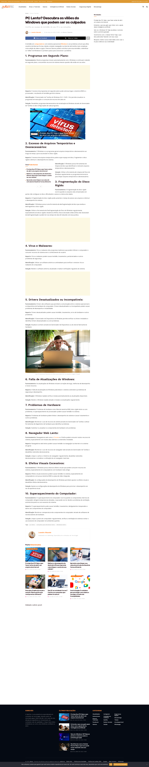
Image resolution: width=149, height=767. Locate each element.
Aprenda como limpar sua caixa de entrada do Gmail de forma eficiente (80, 565)
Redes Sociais (71, 6)
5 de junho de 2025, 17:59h (78, 569)
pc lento (32, 524)
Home (26, 13)
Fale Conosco (42, 1)
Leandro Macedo (36, 32)
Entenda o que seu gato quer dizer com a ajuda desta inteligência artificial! (80, 726)
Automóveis (96, 716)
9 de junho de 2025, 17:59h (56, 571)
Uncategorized (118, 722)
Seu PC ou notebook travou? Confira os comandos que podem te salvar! (57, 592)
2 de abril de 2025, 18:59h (78, 598)
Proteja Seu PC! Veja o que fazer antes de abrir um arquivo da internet (34, 565)
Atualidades (22, 6)
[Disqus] (57, 630)
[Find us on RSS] (143, 7)
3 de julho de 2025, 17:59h (33, 569)
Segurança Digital (85, 6)
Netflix (106, 720)
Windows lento (61, 524)
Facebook (95, 722)
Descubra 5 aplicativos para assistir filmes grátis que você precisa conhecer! (34, 592)
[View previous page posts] (37, 186)
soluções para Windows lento (46, 524)
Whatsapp (49, 1)
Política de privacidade (14, 1)
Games (45, 6)
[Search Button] (147, 7)
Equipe (36, 1)
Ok (111, 764)
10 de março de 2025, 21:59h (52, 32)
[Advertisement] (57, 77)
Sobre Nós (4, 1)
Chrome (56, 437)
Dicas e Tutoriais (34, 6)
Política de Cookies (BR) (27, 1)
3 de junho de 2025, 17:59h (33, 596)
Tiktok (116, 720)
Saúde (105, 724)
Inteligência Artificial (57, 6)
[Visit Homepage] (7, 7)
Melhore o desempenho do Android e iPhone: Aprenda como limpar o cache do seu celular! (39, 175)
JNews (31, 761)
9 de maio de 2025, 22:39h (55, 596)
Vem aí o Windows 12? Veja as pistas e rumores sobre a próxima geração (80, 735)
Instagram (107, 714)
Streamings (97, 6)
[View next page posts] (40, 186)
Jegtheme (62, 761)
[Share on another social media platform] (88, 38)
